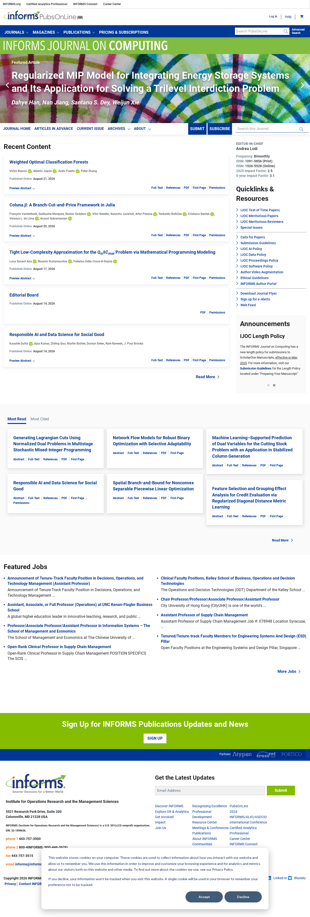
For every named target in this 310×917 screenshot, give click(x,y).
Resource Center (204, 822)
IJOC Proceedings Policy (259, 260)
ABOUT (140, 128)
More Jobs (287, 671)
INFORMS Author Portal (258, 284)
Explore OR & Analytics (172, 812)
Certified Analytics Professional (46, 4)
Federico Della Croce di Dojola (92, 261)
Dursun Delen (95, 343)
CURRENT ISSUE (90, 128)
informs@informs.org (31, 864)
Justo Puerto (66, 171)
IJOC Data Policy (253, 255)
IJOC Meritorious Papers (259, 216)
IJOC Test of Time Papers (260, 210)
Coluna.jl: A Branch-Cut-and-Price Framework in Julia (62, 204)
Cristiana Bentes (198, 214)
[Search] (285, 31)
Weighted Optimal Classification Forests (48, 162)
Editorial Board (24, 295)
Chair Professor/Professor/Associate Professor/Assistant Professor (220, 599)
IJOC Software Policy (256, 266)
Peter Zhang (89, 171)
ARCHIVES (116, 128)
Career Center (112, 4)
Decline (243, 897)
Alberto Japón (42, 171)
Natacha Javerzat (122, 214)
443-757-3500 (30, 839)
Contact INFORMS (33, 884)
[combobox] (258, 31)
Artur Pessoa (143, 214)
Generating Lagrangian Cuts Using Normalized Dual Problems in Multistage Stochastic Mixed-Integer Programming (53, 443)
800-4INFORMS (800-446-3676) (43, 847)
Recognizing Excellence (209, 806)
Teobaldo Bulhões (170, 214)
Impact (160, 822)
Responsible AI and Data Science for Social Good (56, 334)
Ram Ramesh (114, 343)
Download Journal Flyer (258, 293)
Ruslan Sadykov (75, 214)
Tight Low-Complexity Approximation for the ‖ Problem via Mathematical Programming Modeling (112, 252)
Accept (204, 897)
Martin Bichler (76, 343)
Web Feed (248, 305)
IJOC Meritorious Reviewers (261, 222)
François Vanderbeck (23, 214)
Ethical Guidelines (254, 278)
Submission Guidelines (258, 243)
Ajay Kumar (41, 343)
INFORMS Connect (85, 4)
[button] (16, 32)
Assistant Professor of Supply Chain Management (204, 615)
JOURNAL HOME (17, 128)
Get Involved (164, 817)
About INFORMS (204, 839)
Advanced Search (298, 31)
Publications (201, 833)
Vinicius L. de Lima (21, 218)
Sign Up (155, 738)
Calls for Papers (252, 237)
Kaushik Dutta (18, 343)
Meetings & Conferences (210, 828)
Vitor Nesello (100, 214)
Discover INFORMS (169, 806)
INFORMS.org (12, 4)
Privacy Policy (222, 869)
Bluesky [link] (300, 878)
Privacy (10, 884)
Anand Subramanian (53, 218)
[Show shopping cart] (301, 17)
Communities (202, 844)
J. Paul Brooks (133, 343)
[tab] (268, 385)
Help (288, 17)
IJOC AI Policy (251, 249)
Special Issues (251, 227)
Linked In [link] (280, 878)
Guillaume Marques (51, 214)
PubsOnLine (239, 806)
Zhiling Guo (58, 343)
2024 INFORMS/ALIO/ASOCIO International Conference (248, 817)
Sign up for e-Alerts (255, 299)
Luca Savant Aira (20, 261)
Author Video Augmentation (261, 272)
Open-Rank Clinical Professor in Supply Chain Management (59, 646)
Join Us (160, 828)
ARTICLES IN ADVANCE (53, 128)
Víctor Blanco (18, 171)
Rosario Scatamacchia (52, 261)
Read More (205, 377)
